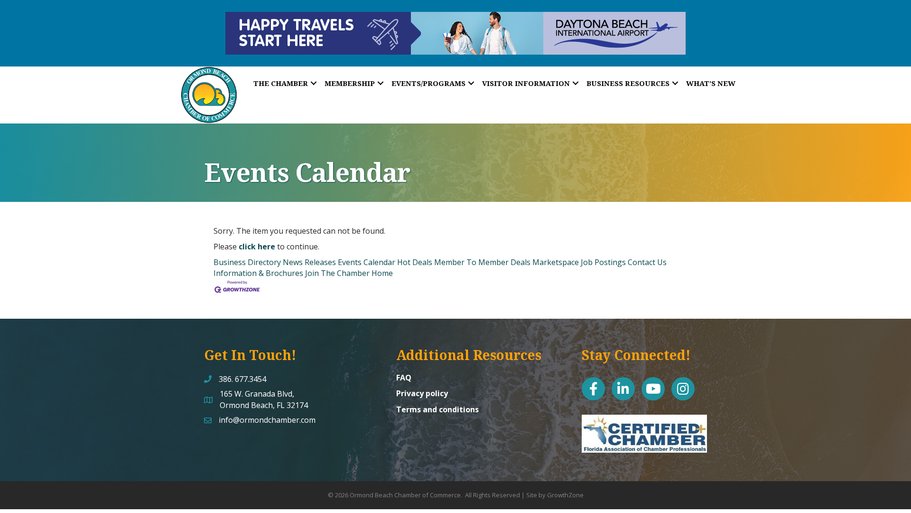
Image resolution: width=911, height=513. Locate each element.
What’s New (710, 83)
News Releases (309, 262)
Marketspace (555, 262)
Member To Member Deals (482, 262)
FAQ (403, 377)
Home (382, 273)
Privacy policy (422, 393)
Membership (350, 83)
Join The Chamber (337, 273)
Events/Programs (428, 83)
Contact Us (647, 262)
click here (257, 246)
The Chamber (280, 83)
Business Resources (627, 83)
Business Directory (247, 262)
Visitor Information (526, 83)
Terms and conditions (437, 409)
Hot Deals (414, 262)
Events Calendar (366, 262)
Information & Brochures (258, 273)
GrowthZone (565, 495)
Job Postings (603, 262)
